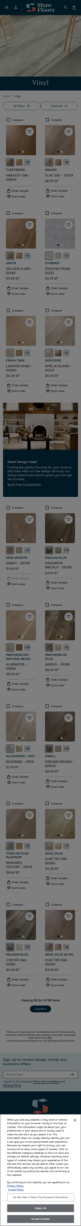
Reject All (40, 1208)
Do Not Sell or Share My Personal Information (40, 1197)
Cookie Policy (16, 1189)
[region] (40, 1170)
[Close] (75, 1120)
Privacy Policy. (15, 1186)
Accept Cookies (40, 1219)
